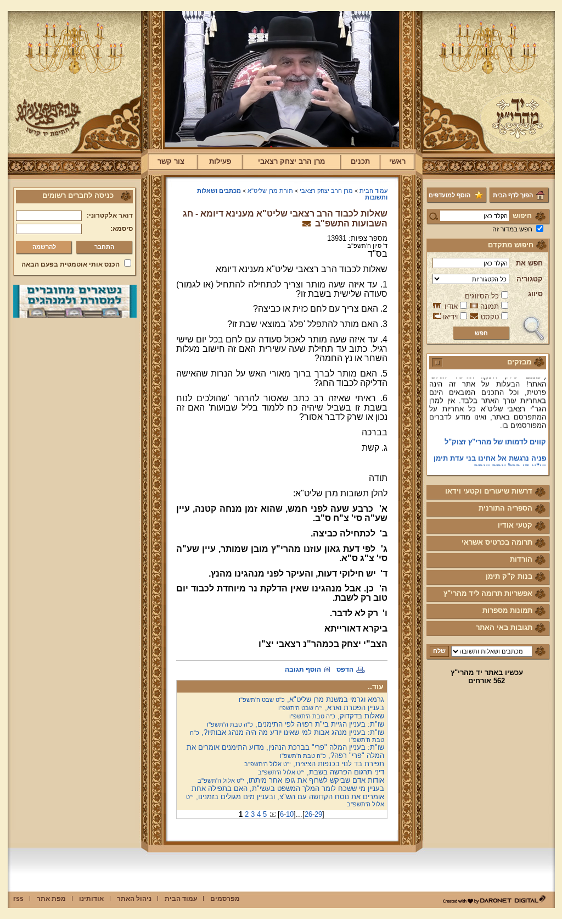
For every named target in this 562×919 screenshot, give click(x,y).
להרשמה (44, 246)
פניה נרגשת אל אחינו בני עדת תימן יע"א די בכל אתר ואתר (490, 455)
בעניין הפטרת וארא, (331, 708)
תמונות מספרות (507, 610)
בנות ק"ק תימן (509, 576)
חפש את (529, 263)
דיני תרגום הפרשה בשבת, (321, 772)
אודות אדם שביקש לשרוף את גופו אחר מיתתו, (291, 780)
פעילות (220, 161)
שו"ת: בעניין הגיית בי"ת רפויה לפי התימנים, (295, 724)
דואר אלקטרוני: (110, 215)
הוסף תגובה (303, 669)
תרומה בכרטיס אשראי (497, 542)
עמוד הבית (373, 190)
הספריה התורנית (505, 508)
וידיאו (450, 317)
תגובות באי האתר (504, 627)
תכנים (360, 161)
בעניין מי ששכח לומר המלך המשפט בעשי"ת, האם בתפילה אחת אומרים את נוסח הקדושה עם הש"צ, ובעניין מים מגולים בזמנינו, (285, 795)
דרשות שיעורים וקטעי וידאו (488, 491)
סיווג (535, 294)
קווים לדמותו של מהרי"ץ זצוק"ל (495, 435)
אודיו (451, 306)
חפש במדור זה (512, 229)
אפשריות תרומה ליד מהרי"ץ (487, 593)
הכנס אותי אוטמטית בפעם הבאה (70, 264)
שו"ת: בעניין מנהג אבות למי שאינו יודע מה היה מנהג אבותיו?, (287, 735)
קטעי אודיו (515, 525)
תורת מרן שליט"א (270, 190)
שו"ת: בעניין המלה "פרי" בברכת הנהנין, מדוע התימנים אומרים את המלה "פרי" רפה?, (285, 751)
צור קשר (171, 161)
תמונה (489, 306)
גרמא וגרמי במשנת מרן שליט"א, (311, 699)
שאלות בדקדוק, (336, 716)
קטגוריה (529, 279)
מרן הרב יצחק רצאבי (291, 161)
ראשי (397, 161)
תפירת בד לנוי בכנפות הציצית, (314, 764)
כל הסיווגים (482, 296)
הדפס (344, 669)
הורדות (521, 559)
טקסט (490, 317)
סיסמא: (121, 228)
